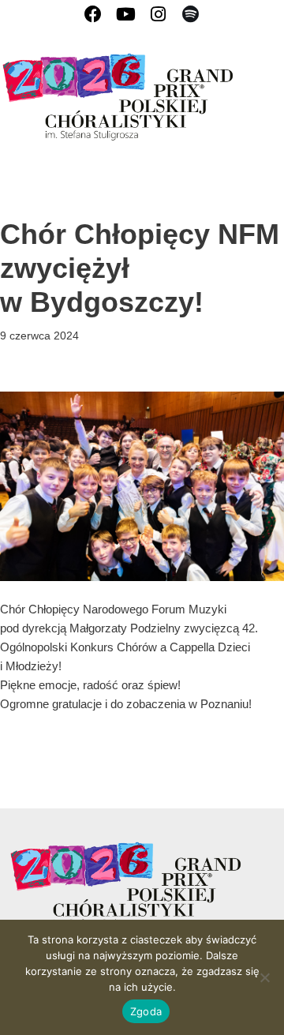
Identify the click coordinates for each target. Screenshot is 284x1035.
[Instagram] (158, 14)
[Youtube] (126, 14)
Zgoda (146, 1011)
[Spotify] (190, 14)
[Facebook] (93, 14)
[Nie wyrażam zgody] (264, 977)
